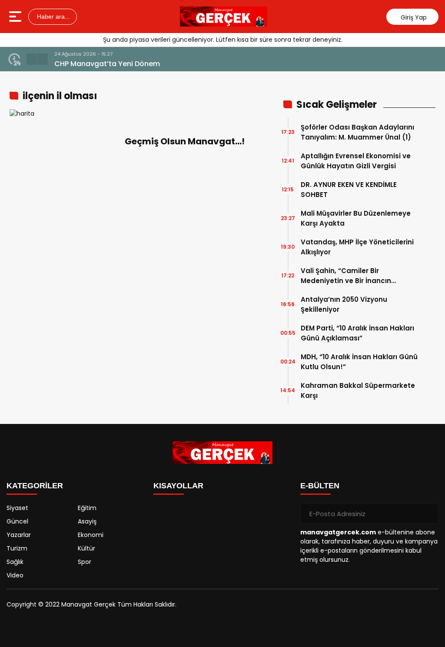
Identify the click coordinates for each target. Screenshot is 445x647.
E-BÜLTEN (319, 485)
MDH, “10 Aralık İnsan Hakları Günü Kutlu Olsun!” (359, 361)
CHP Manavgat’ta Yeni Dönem (107, 64)
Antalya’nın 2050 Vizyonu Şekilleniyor (344, 304)
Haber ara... (52, 16)
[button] (32, 59)
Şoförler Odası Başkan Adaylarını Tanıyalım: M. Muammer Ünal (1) (357, 132)
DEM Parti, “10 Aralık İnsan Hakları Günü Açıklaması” (357, 333)
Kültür (86, 548)
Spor (84, 561)
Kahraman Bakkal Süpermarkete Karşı (358, 390)
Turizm (17, 548)
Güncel (17, 521)
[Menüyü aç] (16, 16)
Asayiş (87, 521)
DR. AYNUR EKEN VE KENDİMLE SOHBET (349, 189)
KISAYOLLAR (178, 485)
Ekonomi (90, 534)
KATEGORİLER (35, 485)
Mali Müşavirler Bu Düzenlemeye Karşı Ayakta (356, 218)
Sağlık (15, 561)
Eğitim (87, 508)
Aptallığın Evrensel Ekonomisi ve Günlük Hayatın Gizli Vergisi (356, 160)
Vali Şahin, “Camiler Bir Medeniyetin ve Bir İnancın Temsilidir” (346, 276)
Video (15, 575)
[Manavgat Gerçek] (224, 17)
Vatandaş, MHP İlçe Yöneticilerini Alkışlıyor (357, 247)
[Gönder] (428, 514)
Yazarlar (19, 534)
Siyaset (17, 508)
